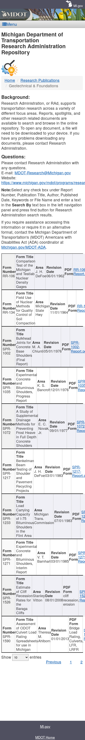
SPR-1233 (7, 520)
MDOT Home (45, 737)
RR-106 (9, 275)
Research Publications (40, 80)
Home (10, 80)
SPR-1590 (7, 638)
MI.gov (78, 5)
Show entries (21, 657)
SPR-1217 (7, 475)
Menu (11, 24)
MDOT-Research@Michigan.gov (43, 172)
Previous (53, 662)
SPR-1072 (7, 430)
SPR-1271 (7, 561)
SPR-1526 (7, 600)
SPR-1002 (7, 351)
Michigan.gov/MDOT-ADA (23, 247)
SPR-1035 (7, 389)
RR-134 (9, 312)
